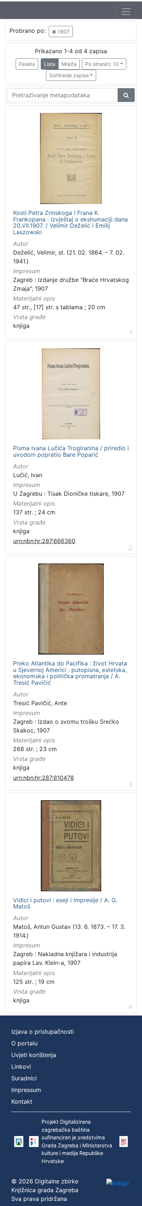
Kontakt (21, 1101)
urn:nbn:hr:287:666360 (44, 541)
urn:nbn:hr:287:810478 (43, 777)
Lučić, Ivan (27, 475)
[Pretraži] (126, 95)
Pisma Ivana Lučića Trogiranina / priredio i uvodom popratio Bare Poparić (71, 451)
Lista (49, 64)
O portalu (24, 1043)
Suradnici (24, 1078)
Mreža (69, 64)
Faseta (27, 64)
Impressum (26, 1089)
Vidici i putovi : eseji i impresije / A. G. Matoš (65, 903)
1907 (63, 31)
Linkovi (21, 1066)
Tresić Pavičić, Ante (40, 703)
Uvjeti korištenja (33, 1054)
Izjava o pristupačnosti (42, 1031)
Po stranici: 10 (102, 64)
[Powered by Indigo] (118, 1183)
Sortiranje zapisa (69, 75)
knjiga (21, 325)
